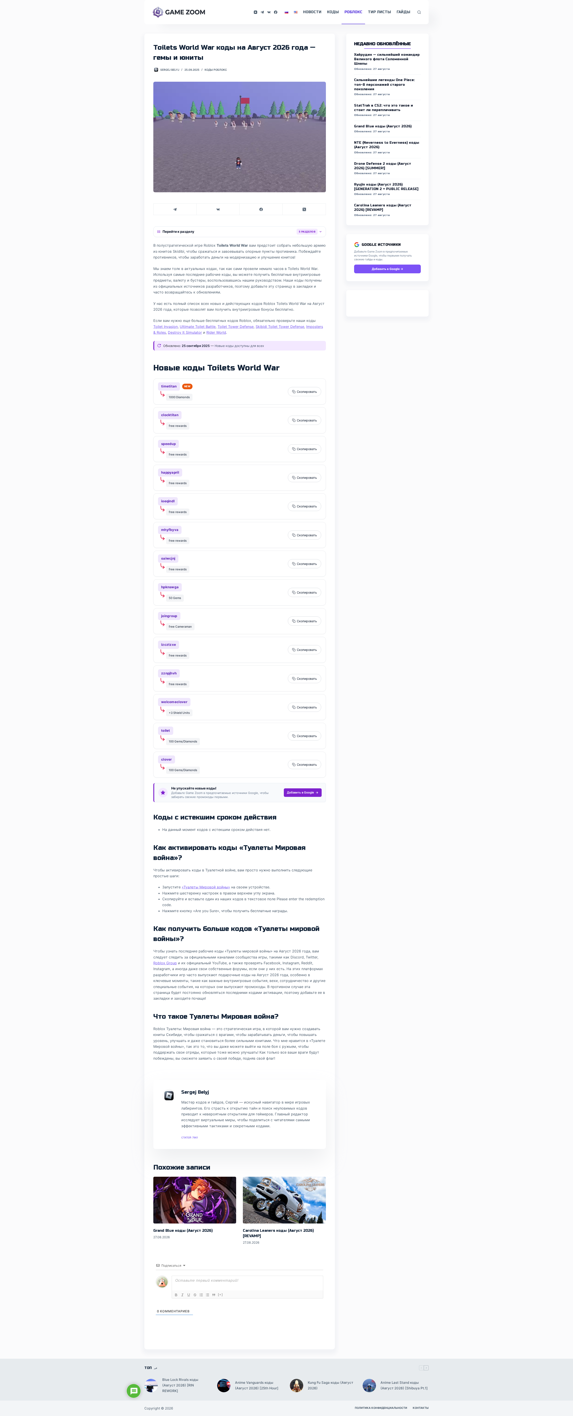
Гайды (403, 12)
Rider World (216, 332)
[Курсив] (182, 1295)
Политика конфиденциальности (381, 1408)
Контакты (421, 1408)
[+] (220, 1294)
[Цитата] (214, 1295)
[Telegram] (262, 12)
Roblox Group (165, 963)
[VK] (269, 12)
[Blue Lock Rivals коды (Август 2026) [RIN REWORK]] (151, 1385)
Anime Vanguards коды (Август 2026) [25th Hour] (256, 1385)
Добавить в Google (300, 792)
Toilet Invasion (165, 326)
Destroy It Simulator (185, 332)
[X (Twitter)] (304, 209)
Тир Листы (379, 12)
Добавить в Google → (387, 269)
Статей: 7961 (189, 1137)
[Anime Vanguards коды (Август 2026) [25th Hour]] (224, 1385)
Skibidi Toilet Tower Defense (280, 326)
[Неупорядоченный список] (207, 1295)
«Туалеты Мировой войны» (206, 887)
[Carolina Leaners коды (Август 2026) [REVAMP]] (284, 1200)
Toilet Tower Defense (236, 326)
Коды (333, 12)
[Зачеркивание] (195, 1295)
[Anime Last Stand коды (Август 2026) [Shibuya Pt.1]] (369, 1385)
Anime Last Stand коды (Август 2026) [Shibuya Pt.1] (404, 1385)
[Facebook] (275, 12)
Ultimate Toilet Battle (198, 326)
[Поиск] (419, 12)
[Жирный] (176, 1295)
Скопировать (307, 392)
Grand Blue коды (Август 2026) (183, 1230)
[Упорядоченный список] (201, 1295)
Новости (312, 12)
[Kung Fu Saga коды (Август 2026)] (296, 1385)
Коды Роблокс (216, 69)
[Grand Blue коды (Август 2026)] (194, 1200)
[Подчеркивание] (189, 1295)
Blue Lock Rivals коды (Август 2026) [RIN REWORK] (180, 1385)
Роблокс (353, 12)
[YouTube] (255, 12)
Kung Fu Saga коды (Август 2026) (330, 1385)
